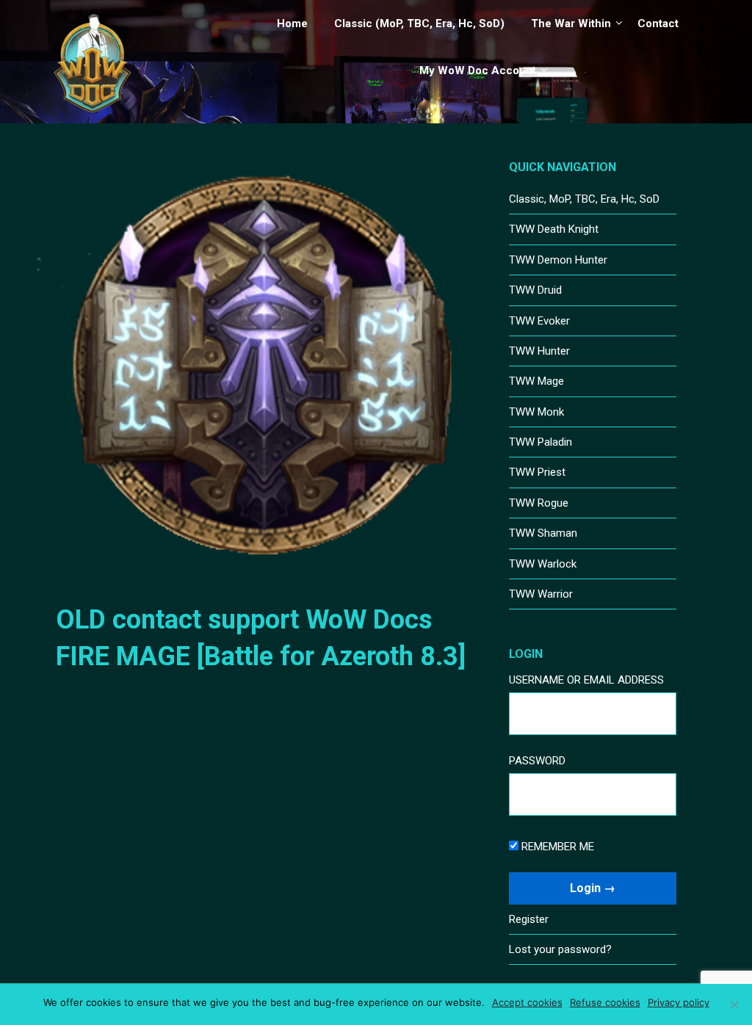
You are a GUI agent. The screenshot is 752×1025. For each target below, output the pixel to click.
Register (529, 919)
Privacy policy (678, 1002)
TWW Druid (535, 290)
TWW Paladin (540, 442)
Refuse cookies (605, 1002)
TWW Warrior (541, 594)
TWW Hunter (539, 351)
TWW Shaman (543, 533)
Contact (658, 23)
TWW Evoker (539, 320)
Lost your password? (560, 949)
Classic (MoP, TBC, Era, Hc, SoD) (419, 23)
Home (292, 23)
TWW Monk (536, 412)
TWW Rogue (538, 503)
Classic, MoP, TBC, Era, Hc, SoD (584, 199)
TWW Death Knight (554, 229)
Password (537, 760)
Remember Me (556, 846)
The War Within (571, 23)
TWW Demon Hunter (558, 260)
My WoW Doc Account (477, 70)
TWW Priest (537, 472)
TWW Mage (536, 381)
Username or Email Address (586, 680)
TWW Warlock (542, 564)
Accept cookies (527, 1002)
